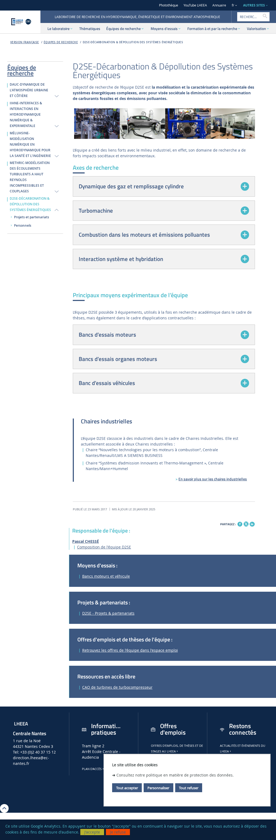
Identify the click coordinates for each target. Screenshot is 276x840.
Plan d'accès (92, 769)
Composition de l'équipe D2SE (104, 547)
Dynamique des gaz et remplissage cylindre (131, 186)
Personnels (22, 225)
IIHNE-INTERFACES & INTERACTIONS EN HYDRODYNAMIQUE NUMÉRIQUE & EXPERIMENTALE (26, 114)
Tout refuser (188, 787)
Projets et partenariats (31, 217)
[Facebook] (239, 524)
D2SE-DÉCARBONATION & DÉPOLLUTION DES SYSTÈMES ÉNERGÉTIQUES (133, 42)
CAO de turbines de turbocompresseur (117, 687)
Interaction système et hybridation (121, 259)
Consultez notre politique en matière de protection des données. (175, 775)
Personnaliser (158, 787)
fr (233, 5)
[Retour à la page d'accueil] (20, 22)
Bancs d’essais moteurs (107, 334)
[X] (246, 523)
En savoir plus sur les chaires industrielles (212, 479)
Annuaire (219, 5)
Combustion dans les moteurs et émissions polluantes (144, 234)
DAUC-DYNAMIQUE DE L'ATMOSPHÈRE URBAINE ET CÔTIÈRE (29, 90)
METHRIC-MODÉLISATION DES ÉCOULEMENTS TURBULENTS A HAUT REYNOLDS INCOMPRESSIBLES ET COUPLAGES (30, 177)
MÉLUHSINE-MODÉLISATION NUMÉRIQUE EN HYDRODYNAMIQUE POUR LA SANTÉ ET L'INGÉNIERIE (30, 144)
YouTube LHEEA (195, 5)
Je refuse (118, 832)
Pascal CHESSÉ (85, 541)
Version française (24, 42)
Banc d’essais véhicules (107, 383)
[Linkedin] (252, 524)
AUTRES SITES (254, 5)
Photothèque (168, 5)
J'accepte (92, 832)
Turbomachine (96, 210)
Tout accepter (127, 787)
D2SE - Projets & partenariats (108, 613)
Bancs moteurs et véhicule (106, 576)
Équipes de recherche (61, 42)
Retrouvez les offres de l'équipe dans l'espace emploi (130, 650)
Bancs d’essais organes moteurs (118, 358)
